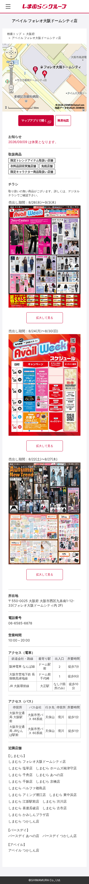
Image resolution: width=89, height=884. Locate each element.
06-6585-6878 (20, 623)
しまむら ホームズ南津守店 (56, 768)
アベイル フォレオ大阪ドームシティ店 (36, 38)
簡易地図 (63, 120)
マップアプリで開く (34, 120)
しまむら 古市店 (54, 808)
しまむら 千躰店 (20, 781)
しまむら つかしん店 (23, 821)
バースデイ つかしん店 (59, 836)
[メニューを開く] (8, 6)
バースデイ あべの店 (23, 836)
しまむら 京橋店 (48, 781)
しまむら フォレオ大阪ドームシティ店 (37, 761)
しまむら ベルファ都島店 (27, 788)
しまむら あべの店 (49, 775)
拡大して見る (44, 317)
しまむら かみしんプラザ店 (28, 815)
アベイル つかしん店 (23, 850)
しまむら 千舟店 (20, 775)
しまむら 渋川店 (54, 801)
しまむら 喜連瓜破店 (23, 808)
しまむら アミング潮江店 (27, 795)
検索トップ (14, 34)
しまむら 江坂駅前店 (23, 801)
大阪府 (30, 34)
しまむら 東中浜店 (63, 795)
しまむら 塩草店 (20, 768)
